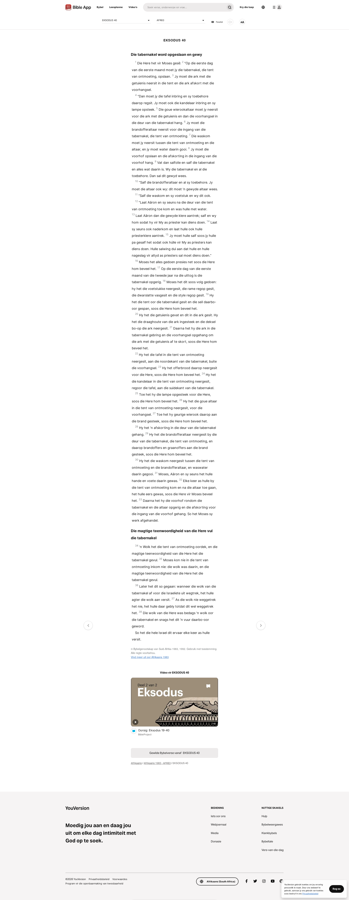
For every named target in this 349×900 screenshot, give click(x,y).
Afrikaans (136, 763)
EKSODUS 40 (109, 20)
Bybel (100, 7)
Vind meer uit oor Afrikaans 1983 (150, 657)
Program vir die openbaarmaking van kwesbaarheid (94, 883)
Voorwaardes (119, 879)
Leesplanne (116, 7)
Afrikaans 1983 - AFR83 (157, 763)
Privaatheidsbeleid (99, 879)
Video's (133, 7)
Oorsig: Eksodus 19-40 (157, 730)
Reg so (336, 888)
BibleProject (145, 734)
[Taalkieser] (263, 7)
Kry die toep (247, 7)
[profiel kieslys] (277, 7)
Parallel (219, 22)
